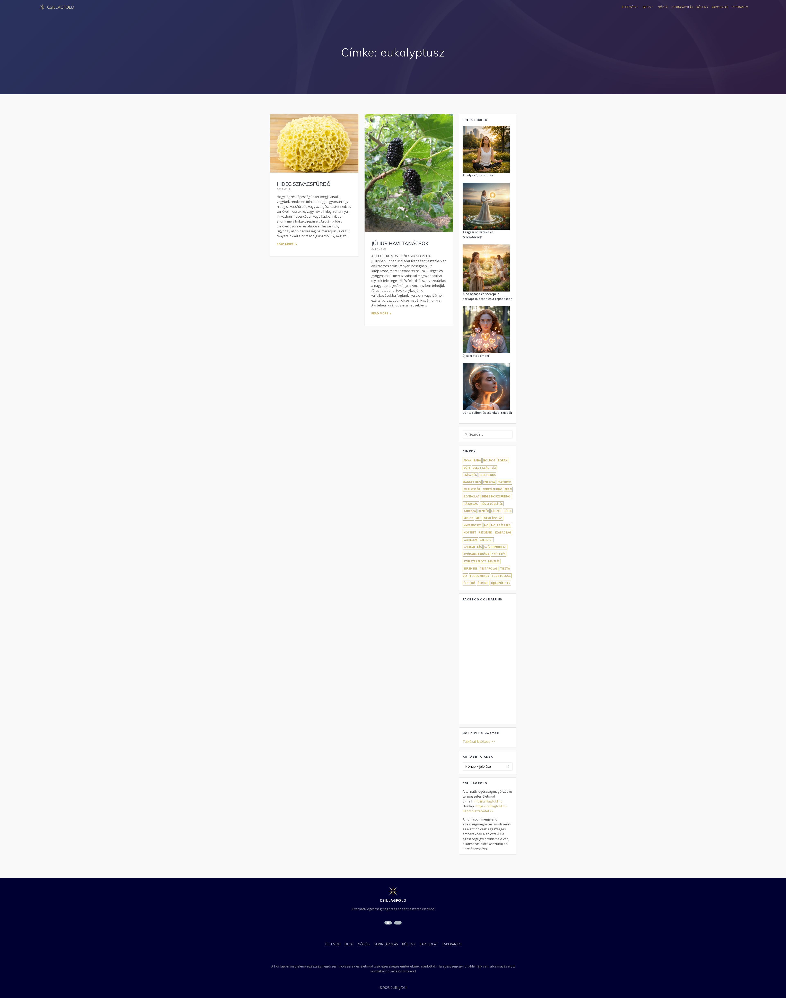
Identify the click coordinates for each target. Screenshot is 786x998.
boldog (489, 460)
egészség (470, 475)
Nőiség (663, 7)
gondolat (471, 496)
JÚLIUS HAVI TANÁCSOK (400, 243)
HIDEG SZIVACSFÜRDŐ (304, 184)
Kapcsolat (719, 7)
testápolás (489, 568)
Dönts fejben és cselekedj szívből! (487, 413)
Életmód (629, 7)
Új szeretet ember (476, 356)
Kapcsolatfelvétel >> (478, 811)
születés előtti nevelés (481, 561)
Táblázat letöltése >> (479, 741)
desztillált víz (484, 468)
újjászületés (500, 583)
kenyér (483, 511)
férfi (508, 489)
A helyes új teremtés (478, 175)
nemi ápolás (493, 518)
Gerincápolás (682, 7)
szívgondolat (495, 547)
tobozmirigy (479, 576)
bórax (502, 460)
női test (469, 532)
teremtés (470, 568)
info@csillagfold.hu (488, 801)
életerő (469, 583)
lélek (508, 511)
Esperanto (739, 7)
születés (498, 554)
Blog (647, 7)
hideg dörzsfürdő (496, 496)
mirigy (468, 518)
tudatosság (501, 576)
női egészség (500, 525)
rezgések (485, 532)
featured (504, 482)
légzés (496, 511)
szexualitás (472, 547)
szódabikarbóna (476, 554)
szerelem (470, 540)
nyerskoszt (472, 525)
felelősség (471, 489)
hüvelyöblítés (492, 504)
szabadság (503, 532)
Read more (285, 244)
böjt (466, 468)
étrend (483, 583)
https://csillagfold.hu (491, 806)
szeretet (486, 540)
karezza (469, 511)
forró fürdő (492, 489)
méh (478, 518)
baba (477, 460)
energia (489, 482)
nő (486, 525)
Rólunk (702, 7)
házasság (470, 504)
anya (467, 460)
